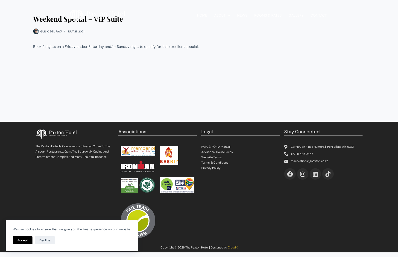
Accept (22, 240)
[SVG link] (96, 16)
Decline (44, 240)
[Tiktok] (328, 174)
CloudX (233, 247)
